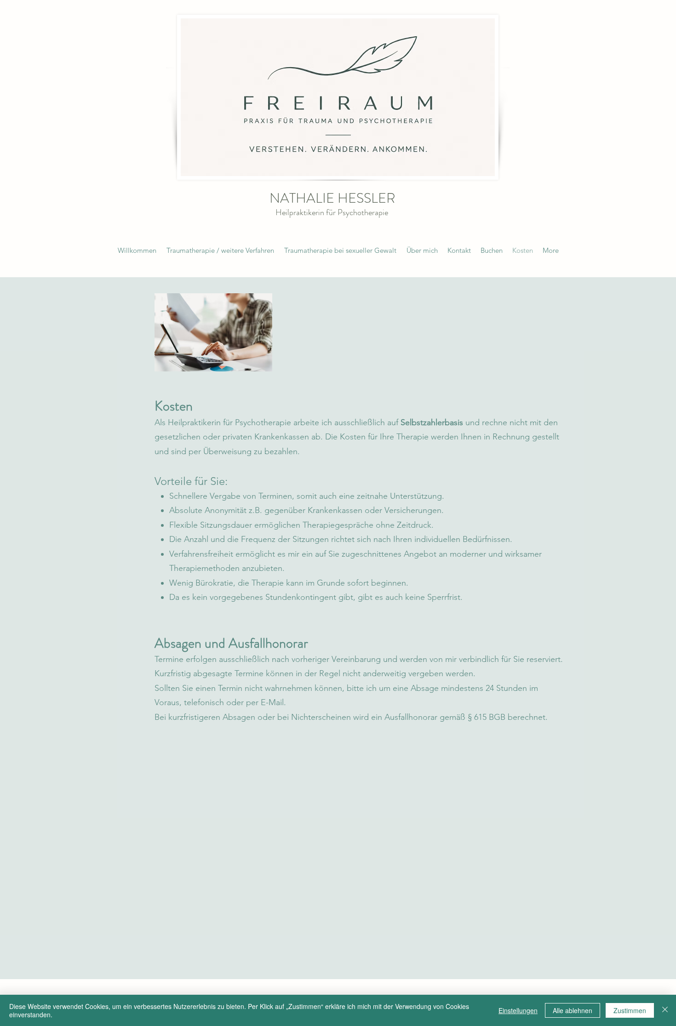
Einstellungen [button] (518, 1010)
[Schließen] (664, 1010)
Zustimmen (629, 1010)
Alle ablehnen (572, 1010)
